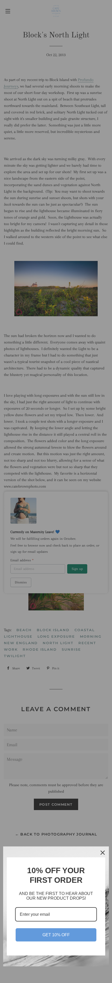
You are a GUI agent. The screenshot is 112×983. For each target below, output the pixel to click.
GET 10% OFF (56, 935)
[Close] (102, 852)
